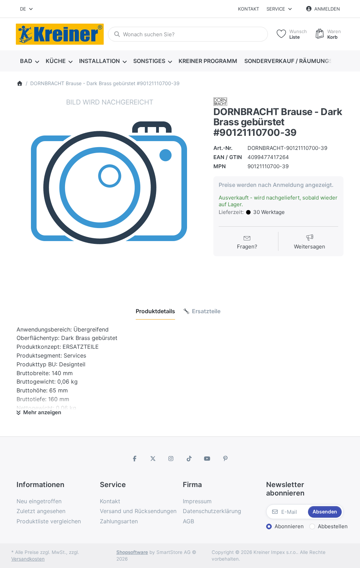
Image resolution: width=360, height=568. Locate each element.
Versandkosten (28, 559)
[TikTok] (189, 458)
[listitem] (110, 190)
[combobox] (27, 8)
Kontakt (248, 9)
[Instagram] (171, 458)
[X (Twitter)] (153, 458)
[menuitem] (29, 61)
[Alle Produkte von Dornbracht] (220, 101)
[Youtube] (207, 458)
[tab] (155, 311)
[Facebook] (134, 458)
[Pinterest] (225, 458)
